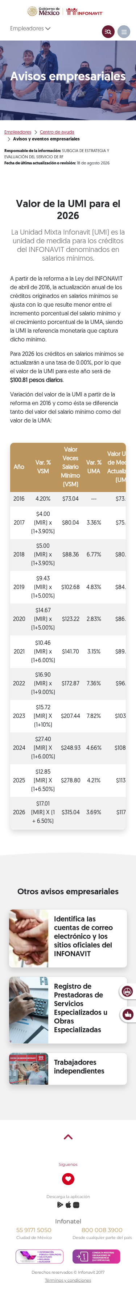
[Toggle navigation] (108, 31)
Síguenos (68, 1164)
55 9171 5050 (33, 1230)
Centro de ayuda (57, 132)
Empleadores (27, 29)
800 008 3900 (102, 1230)
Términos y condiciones (68, 1280)
